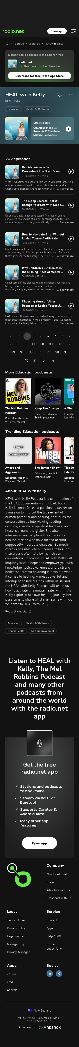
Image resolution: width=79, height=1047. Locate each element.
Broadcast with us (59, 898)
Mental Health (15, 631)
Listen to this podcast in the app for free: (36, 54)
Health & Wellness (37, 109)
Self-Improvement (42, 631)
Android (12, 990)
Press (50, 882)
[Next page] (43, 360)
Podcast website (16, 611)
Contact (52, 920)
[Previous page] (19, 336)
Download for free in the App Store (39, 76)
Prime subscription (55, 946)
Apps (50, 928)
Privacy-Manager (18, 952)
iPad (10, 982)
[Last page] (52, 360)
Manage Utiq (15, 944)
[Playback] (68, 129)
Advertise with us (58, 890)
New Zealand (42, 1010)
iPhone (11, 974)
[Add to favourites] (59, 94)
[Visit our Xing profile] (59, 973)
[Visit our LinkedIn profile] (50, 973)
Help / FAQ (54, 936)
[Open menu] (73, 31)
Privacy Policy (16, 928)
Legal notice (15, 936)
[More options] (71, 94)
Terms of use (16, 920)
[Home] (7, 43)
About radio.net (57, 874)
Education (13, 109)
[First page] (10, 336)
